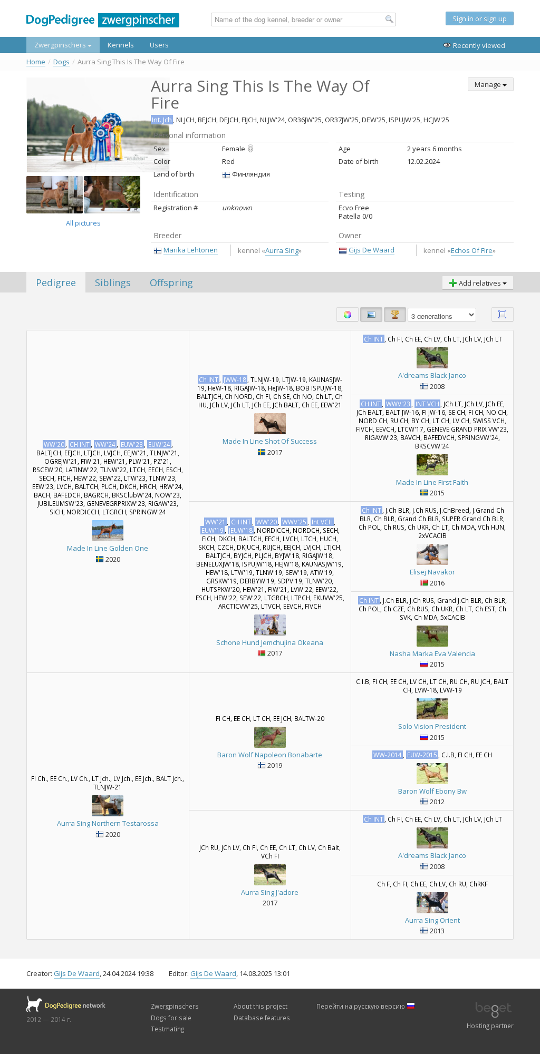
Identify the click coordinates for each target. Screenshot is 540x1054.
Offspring (171, 282)
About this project (260, 1006)
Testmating (167, 1028)
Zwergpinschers (61, 45)
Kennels (121, 45)
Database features (262, 1017)
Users (159, 45)
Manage (489, 84)
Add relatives (480, 283)
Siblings (113, 282)
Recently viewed (478, 45)
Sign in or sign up (479, 18)
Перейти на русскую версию (361, 1006)
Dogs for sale (171, 1017)
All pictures (83, 223)
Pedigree (56, 282)
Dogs (61, 61)
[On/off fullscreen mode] (502, 314)
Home (35, 61)
